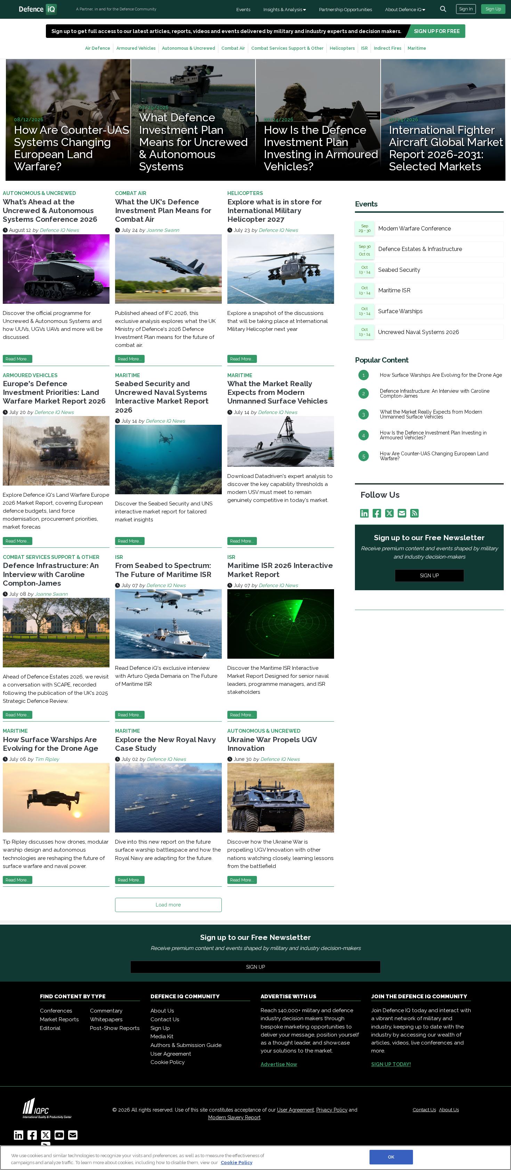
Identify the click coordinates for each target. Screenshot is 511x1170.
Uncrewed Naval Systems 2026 (418, 332)
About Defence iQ (403, 9)
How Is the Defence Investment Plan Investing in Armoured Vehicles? (433, 435)
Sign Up (493, 8)
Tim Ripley (47, 759)
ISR (364, 48)
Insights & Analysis (283, 9)
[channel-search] (443, 9)
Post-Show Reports (115, 1028)
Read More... (18, 358)
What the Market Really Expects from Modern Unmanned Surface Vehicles (277, 392)
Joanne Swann (162, 230)
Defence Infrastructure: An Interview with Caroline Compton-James (51, 574)
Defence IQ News (59, 230)
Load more (168, 905)
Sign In (466, 8)
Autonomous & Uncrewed (188, 48)
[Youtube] (61, 1137)
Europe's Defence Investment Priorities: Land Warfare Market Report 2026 (54, 392)
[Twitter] (390, 515)
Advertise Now (279, 1064)
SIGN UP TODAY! (391, 1064)
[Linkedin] (365, 515)
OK (391, 1157)
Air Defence (97, 48)
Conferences (56, 1011)
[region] (255, 1157)
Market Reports (59, 1019)
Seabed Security (399, 270)
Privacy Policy (332, 1110)
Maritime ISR (394, 290)
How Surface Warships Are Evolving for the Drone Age (50, 744)
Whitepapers (106, 1019)
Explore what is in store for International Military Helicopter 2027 (274, 210)
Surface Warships (400, 311)
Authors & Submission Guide (186, 1045)
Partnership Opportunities (345, 9)
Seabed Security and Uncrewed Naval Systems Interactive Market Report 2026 (162, 396)
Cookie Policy (168, 1062)
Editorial (50, 1028)
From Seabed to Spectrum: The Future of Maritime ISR (163, 569)
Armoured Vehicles (136, 48)
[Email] (403, 515)
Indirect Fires (388, 48)
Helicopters (342, 48)
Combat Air (233, 48)
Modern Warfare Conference (414, 228)
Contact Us (165, 1019)
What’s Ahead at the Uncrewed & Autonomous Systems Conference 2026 (50, 210)
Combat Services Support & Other (287, 48)
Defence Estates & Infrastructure (420, 249)
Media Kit (162, 1036)
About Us (162, 1011)
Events (243, 9)
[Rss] (415, 515)
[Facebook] (378, 515)
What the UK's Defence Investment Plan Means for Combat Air (163, 210)
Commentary (106, 1011)
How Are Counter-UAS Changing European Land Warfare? (434, 456)
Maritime (417, 48)
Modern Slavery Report (234, 1117)
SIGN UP (429, 575)
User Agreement (171, 1054)
